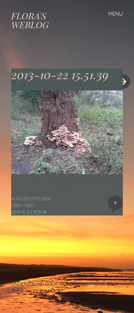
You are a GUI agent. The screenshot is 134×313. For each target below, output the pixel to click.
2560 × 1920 (22, 205)
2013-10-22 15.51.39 (29, 212)
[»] (119, 59)
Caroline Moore (44, 291)
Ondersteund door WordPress (48, 284)
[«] (39, 59)
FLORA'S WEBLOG (30, 20)
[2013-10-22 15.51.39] (67, 171)
